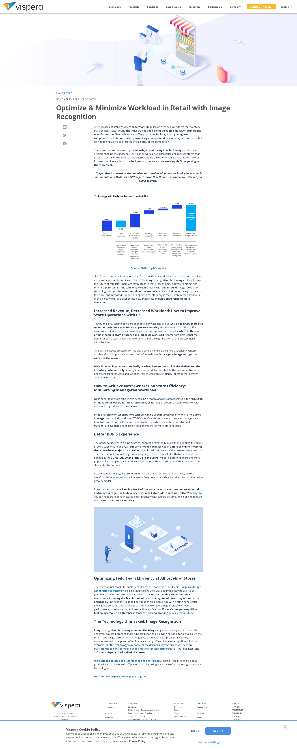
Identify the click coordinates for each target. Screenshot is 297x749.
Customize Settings (209, 742)
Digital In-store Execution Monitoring (143, 710)
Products (134, 6)
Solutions (152, 6)
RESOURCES (72, 99)
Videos (177, 713)
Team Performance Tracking (140, 713)
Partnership (215, 6)
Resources (194, 6)
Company (235, 6)
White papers (180, 716)
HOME (59, 99)
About (199, 717)
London (235, 719)
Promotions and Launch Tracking (142, 719)
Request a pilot (261, 7)
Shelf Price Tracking (136, 716)
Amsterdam (237, 710)
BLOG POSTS (89, 99)
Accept (218, 731)
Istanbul (236, 707)
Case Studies (173, 6)
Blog (176, 710)
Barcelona (237, 713)
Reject (194, 731)
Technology (114, 6)
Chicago (236, 716)
